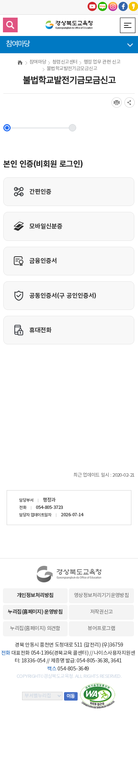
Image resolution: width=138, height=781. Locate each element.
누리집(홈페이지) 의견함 (35, 629)
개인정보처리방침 (35, 596)
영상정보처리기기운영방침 (101, 596)
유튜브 (92, 6)
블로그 (102, 6)
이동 (71, 696)
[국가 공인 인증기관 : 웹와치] (97, 696)
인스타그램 (112, 6)
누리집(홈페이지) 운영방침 (35, 612)
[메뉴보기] (127, 25)
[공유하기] (129, 102)
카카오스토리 (133, 6)
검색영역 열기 (10, 25)
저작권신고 (101, 612)
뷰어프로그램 (101, 629)
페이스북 (123, 6)
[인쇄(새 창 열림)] (117, 102)
